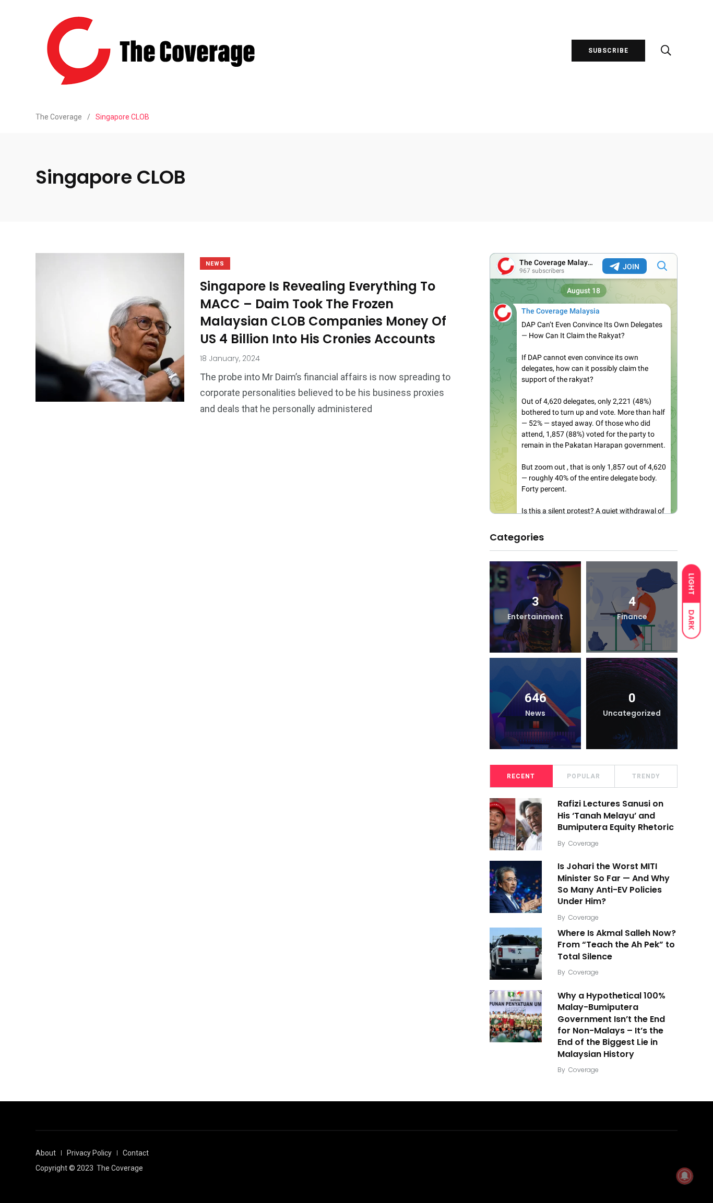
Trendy (646, 776)
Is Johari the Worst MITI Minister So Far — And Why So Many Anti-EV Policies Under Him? (613, 883)
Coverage (583, 843)
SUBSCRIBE (608, 50)
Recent (521, 776)
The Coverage (120, 1168)
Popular (583, 776)
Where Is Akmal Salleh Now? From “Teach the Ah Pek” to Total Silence (616, 945)
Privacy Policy (89, 1153)
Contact (136, 1153)
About (45, 1153)
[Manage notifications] (684, 1176)
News (215, 263)
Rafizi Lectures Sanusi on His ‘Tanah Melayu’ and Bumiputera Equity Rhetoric (615, 815)
